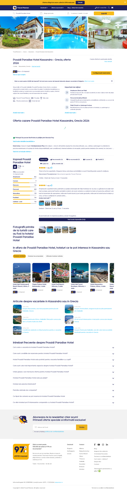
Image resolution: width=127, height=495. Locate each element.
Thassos (82, 459)
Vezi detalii (108, 61)
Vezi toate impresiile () (76, 219)
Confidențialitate (109, 488)
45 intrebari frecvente (101, 454)
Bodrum (81, 466)
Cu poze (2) (88, 159)
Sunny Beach (83, 453)
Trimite (81, 427)
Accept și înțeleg (49, 431)
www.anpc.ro (59, 482)
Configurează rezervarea (101, 73)
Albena (81, 448)
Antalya (81, 469)
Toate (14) (43, 159)
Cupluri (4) (45, 163)
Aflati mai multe (89, 81)
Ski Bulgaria (71, 451)
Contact (96, 464)
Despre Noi (97, 461)
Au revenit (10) (58, 163)
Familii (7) (101, 159)
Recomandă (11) (57, 159)
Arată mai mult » (18, 113)
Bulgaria (69, 448)
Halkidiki (81, 461)
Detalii (80, 2)
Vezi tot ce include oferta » (22, 151)
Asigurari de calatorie (101, 451)
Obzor (81, 456)
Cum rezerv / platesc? (101, 459)
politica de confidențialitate (54, 431)
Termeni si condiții (97, 488)
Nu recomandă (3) (74, 159)
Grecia (69, 453)
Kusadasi (82, 464)
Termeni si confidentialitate (102, 456)
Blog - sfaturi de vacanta (75, 7)
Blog (95, 448)
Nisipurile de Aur (84, 451)
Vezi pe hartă (36, 66)
